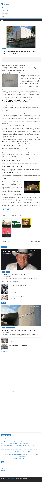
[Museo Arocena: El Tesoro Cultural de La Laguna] (4, 346)
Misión (13, 454)
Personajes (22, 456)
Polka (26, 456)
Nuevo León (6, 20)
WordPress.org (3, 470)
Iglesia (25, 451)
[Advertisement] (22, 59)
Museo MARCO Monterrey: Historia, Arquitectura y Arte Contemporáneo (14, 443)
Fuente (3, 212)
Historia (21, 451)
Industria (28, 451)
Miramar (10, 454)
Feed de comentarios (5, 468)
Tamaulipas (13, 20)
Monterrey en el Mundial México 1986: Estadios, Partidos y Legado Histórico (15, 445)
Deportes (2, 451)
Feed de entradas (4, 466)
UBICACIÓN (6, 209)
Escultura (10, 451)
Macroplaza (4, 454)
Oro (9, 456)
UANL (24, 458)
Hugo (8, 55)
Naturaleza (4, 456)
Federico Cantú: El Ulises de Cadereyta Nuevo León (18, 285)
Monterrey (21, 454)
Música (2, 456)
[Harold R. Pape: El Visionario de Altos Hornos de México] (4, 297)
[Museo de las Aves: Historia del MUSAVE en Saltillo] (4, 390)
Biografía (19, 449)
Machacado (31, 451)
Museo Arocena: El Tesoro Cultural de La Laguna (18, 345)
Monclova (15, 454)
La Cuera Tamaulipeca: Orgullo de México (8, 441)
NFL (7, 456)
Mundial (27, 454)
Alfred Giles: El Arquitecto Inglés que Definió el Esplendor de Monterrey (22, 291)
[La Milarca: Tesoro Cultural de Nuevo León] (4, 340)
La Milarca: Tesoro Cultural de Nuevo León (16, 339)
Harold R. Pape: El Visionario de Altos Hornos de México (19, 296)
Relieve (36, 456)
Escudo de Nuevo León (35, 241)
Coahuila (19, 20)
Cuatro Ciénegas (32, 449)
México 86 (38, 454)
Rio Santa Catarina (3, 458)
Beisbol (16, 449)
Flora (12, 451)
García (17, 451)
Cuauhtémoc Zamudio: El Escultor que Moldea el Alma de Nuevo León (13, 439)
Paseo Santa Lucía (12, 456)
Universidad (27, 458)
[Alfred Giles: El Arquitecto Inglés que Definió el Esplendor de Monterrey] (4, 291)
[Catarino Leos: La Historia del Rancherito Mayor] (21, 259)
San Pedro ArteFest (9, 458)
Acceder (2, 465)
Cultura (37, 449)
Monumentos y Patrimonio (10, 327)
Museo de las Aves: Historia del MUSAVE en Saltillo (18, 390)
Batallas (13, 449)
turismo (21, 458)
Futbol (15, 451)
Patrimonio (17, 456)
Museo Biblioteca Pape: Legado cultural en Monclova (18, 330)
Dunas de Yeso (6, 451)
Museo (31, 454)
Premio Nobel (29, 456)
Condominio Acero (6, 241)
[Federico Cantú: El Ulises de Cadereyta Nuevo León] (4, 286)
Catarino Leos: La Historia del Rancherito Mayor (17, 274)
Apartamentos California (8, 449)
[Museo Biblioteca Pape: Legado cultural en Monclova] (21, 315)
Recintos (33, 456)
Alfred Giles (2, 449)
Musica (35, 454)
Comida (29, 449)
